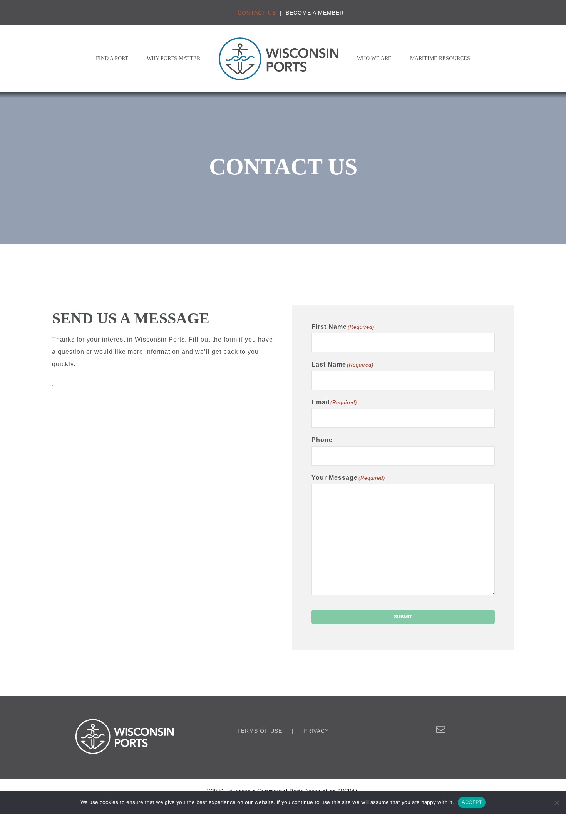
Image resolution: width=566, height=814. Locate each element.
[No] (556, 802)
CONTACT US (257, 13)
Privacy (316, 731)
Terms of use (259, 731)
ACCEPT (472, 802)
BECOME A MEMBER (315, 13)
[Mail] (441, 729)
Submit (403, 617)
